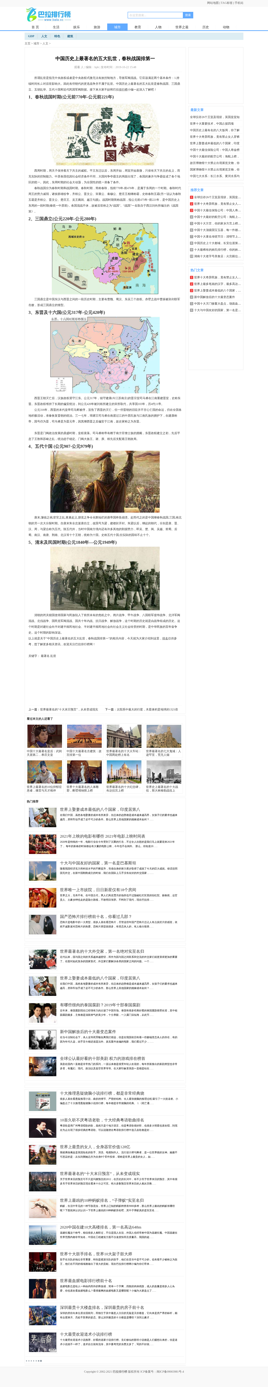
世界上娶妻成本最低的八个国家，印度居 (220, 290)
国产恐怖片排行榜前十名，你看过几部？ (96, 916)
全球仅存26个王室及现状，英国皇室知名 (220, 197)
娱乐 (76, 27)
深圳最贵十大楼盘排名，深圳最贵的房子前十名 (102, 1307)
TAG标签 (227, 2)
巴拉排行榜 (120, 1371)
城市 (117, 27)
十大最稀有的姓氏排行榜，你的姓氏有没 (220, 249)
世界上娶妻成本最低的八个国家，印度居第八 (100, 809)
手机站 (239, 2)
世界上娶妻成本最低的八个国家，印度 (215, 143)
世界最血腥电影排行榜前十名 (86, 1280)
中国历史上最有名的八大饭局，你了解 (215, 130)
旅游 (97, 27)
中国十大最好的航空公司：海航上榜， (215, 156)
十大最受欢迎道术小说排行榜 (86, 1334)
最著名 (45, 655)
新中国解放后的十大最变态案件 (88, 1031)
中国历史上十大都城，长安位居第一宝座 (220, 243)
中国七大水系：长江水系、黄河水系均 (215, 176)
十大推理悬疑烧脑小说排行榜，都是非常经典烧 (102, 1093)
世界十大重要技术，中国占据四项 (212, 123)
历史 (205, 27)
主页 (27, 43)
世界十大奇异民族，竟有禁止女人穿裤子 (220, 203)
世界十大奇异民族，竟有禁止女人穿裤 (215, 136)
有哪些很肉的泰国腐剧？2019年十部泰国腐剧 (100, 1005)
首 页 (35, 27)
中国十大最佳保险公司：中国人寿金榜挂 (220, 210)
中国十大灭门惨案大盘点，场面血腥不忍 (220, 303)
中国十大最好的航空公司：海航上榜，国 (220, 216)
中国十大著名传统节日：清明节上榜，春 (220, 236)
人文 (45, 43)
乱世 (53, 655)
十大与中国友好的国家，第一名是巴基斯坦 (98, 863)
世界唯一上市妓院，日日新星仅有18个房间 (98, 890)
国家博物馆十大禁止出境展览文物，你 (215, 169)
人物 (158, 27)
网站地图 (213, 2)
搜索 (188, 15)
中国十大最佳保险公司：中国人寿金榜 (215, 149)
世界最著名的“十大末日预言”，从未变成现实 (69, 709)
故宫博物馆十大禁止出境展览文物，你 (215, 162)
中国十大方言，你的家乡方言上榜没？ (219, 223)
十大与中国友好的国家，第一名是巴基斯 (220, 310)
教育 (138, 27)
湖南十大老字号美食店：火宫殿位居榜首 (220, 256)
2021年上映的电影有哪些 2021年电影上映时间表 (102, 836)
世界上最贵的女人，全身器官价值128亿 (95, 1147)
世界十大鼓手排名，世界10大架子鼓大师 (96, 1254)
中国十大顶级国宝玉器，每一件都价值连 (220, 230)
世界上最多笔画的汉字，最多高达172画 (219, 283)
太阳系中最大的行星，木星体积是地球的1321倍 (147, 709)
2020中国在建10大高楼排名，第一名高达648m (100, 1227)
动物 (226, 27)
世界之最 (182, 27)
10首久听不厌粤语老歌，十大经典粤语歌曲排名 (102, 1120)
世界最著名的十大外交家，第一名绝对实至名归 (102, 951)
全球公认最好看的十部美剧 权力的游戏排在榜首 (102, 1058)
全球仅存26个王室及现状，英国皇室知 (215, 117)
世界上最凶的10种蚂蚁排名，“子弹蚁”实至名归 (102, 1200)
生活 (56, 27)
